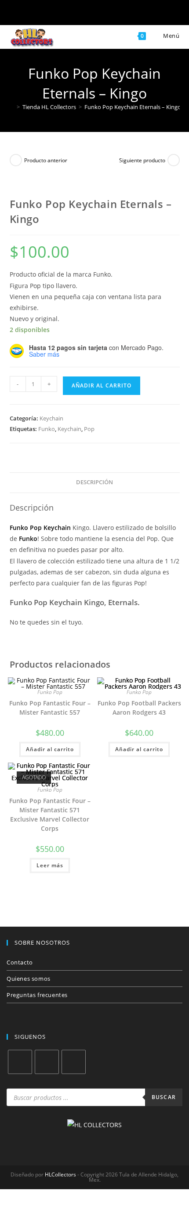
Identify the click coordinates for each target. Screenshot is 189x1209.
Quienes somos (29, 979)
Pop (89, 429)
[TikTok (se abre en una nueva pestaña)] (137, 14)
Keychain (51, 418)
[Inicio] (12, 107)
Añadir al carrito (101, 385)
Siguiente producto (142, 160)
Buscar (164, 1097)
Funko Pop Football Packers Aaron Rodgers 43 (139, 707)
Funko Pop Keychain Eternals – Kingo (132, 107)
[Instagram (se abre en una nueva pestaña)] (80, 14)
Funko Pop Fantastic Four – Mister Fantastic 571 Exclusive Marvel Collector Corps (50, 814)
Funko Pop (49, 692)
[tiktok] (74, 1062)
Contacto (20, 962)
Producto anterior (45, 160)
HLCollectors (60, 1174)
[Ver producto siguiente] (173, 160)
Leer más (49, 865)
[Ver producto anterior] (16, 160)
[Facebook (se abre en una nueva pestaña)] (51, 14)
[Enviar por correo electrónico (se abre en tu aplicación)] (108, 14)
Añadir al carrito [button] (50, 749)
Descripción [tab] (94, 482)
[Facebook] (20, 1062)
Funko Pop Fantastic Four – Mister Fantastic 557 (50, 707)
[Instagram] (47, 1062)
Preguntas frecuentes (37, 995)
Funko (46, 429)
